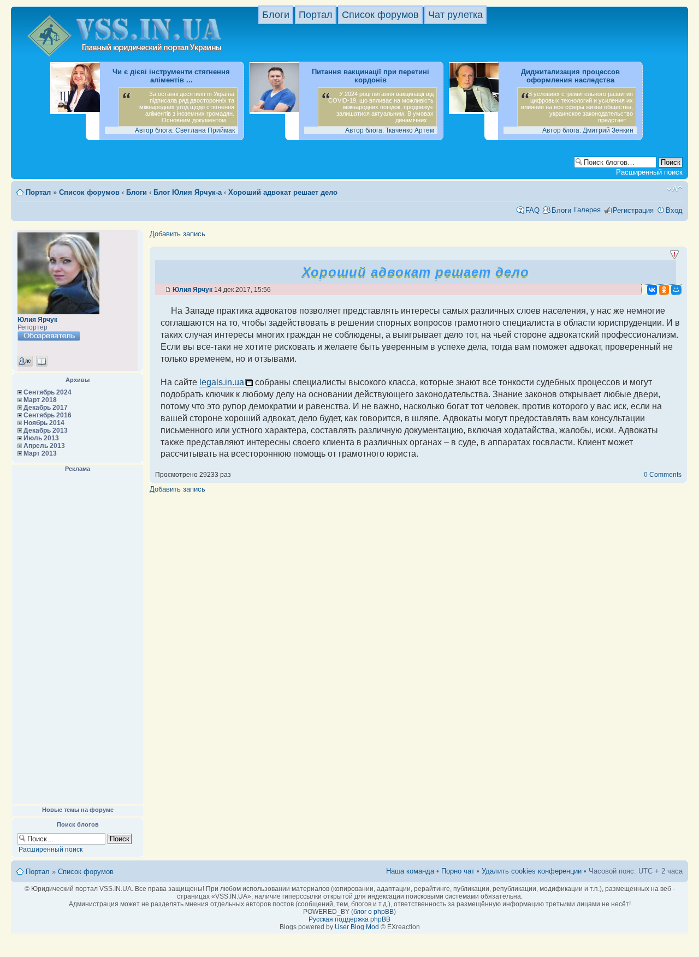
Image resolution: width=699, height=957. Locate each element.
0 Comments (663, 474)
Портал (316, 14)
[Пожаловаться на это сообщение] (674, 254)
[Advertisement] (77, 638)
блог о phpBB (373, 912)
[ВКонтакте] (652, 290)
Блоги (275, 14)
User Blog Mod (357, 927)
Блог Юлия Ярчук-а (187, 192)
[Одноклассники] (664, 290)
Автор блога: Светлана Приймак (185, 130)
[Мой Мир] (676, 290)
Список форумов (380, 14)
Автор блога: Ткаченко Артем (389, 130)
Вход (674, 210)
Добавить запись (177, 234)
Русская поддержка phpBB (349, 919)
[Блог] (42, 361)
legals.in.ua (221, 382)
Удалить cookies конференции (532, 871)
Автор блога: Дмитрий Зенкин (587, 130)
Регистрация (633, 210)
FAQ (532, 210)
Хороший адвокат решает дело (282, 192)
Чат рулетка (455, 14)
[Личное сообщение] (25, 361)
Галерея (587, 210)
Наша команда (410, 871)
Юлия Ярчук (37, 320)
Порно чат (458, 871)
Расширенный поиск (649, 172)
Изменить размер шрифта (675, 189)
